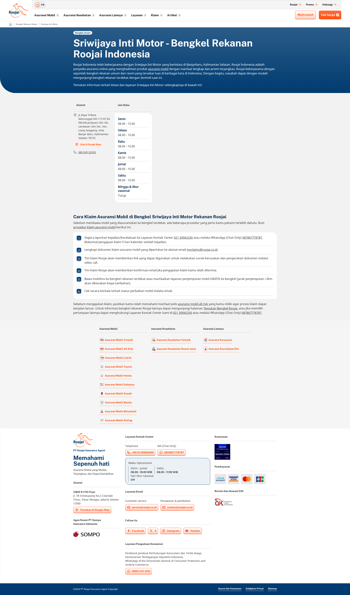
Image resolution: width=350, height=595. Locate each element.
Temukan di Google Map (95, 509)
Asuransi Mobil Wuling (118, 420)
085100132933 (87, 152)
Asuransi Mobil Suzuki (118, 393)
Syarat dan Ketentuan (229, 588)
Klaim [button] (155, 15)
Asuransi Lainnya (213, 328)
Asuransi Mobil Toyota (118, 366)
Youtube (195, 530)
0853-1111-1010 (141, 571)
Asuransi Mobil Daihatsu (119, 384)
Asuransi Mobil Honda (118, 375)
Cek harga (328, 15)
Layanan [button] (137, 15)
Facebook (138, 530)
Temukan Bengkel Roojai (220, 308)
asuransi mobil (158, 69)
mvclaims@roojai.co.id (202, 250)
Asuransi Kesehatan (163, 328)
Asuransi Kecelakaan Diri (224, 348)
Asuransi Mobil (108, 328)
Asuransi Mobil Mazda (118, 402)
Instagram (173, 530)
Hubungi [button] (327, 4)
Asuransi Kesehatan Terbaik (173, 339)
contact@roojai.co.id (179, 507)
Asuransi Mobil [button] (44, 15)
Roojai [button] (294, 4)
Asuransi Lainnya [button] (111, 15)
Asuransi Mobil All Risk (119, 348)
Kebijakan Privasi (255, 588)
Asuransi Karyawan (220, 339)
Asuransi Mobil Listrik (118, 357)
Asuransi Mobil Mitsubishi (120, 411)
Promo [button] (310, 4)
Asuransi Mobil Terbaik (119, 339)
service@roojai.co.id (144, 507)
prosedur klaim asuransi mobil (94, 227)
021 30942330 (183, 238)
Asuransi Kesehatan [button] (77, 15)
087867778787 (252, 238)
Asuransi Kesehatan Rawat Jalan (176, 348)
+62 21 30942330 (143, 452)
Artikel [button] (172, 15)
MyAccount (306, 14)
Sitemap (272, 588)
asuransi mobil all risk (193, 304)
